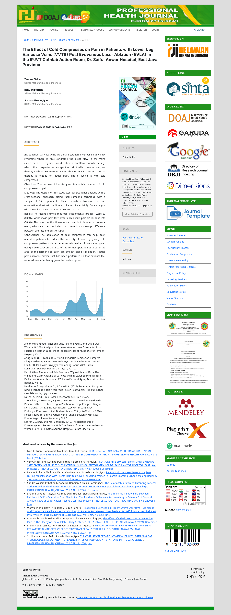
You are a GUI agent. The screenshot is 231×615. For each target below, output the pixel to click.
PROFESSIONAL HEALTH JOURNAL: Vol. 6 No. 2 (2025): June (77, 514)
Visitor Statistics (175, 298)
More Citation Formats (136, 214)
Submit (171, 464)
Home (25, 29)
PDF (126, 137)
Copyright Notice (176, 291)
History (39, 29)
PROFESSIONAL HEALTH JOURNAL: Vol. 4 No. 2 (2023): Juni (59, 532)
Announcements (120, 29)
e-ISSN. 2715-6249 (175, 550)
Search (201, 29)
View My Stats (184, 509)
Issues (69, 29)
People (54, 29)
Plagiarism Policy (176, 273)
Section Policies (175, 241)
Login (155, 29)
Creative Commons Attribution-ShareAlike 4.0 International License (115, 597)
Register (141, 29)
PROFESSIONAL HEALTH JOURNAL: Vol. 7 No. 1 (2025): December (77, 468)
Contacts (171, 304)
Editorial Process (92, 29)
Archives (37, 40)
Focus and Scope (176, 235)
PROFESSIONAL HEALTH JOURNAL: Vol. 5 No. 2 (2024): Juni (59, 543)
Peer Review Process (178, 247)
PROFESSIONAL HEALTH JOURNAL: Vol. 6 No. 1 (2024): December (65, 479)
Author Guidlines (176, 471)
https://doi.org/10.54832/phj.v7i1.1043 (51, 116)
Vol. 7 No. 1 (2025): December (62, 40)
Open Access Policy (177, 260)
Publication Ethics (177, 285)
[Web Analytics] (170, 509)
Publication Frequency (179, 254)
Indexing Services (177, 279)
